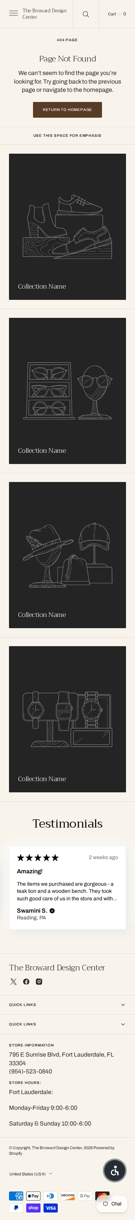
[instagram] (39, 981)
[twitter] (13, 981)
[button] (12, 14)
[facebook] (26, 981)
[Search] (86, 14)
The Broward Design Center (57, 1148)
